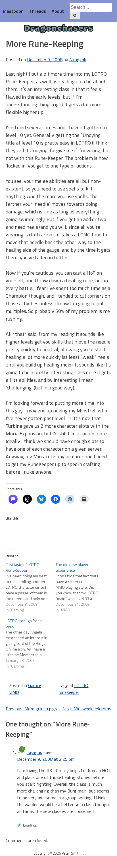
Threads (37, 11)
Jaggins (34, 752)
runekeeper (68, 692)
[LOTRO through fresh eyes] (31, 643)
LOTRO (81, 685)
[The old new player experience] (81, 587)
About (58, 11)
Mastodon (13, 11)
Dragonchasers (58, 29)
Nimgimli (77, 59)
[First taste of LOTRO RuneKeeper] (31, 587)
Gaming (35, 685)
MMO (14, 692)
